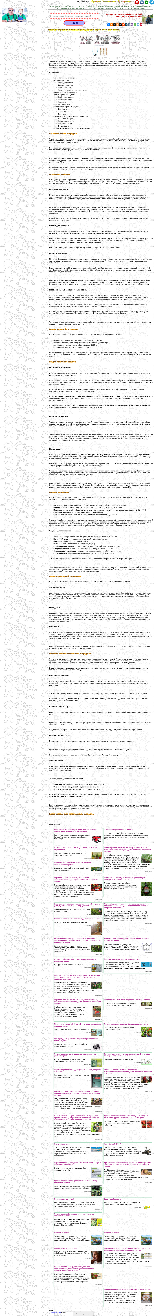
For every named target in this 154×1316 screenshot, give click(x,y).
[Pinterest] (141, 24)
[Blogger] (117, 24)
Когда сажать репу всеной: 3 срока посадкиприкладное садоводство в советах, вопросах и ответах (127, 1249)
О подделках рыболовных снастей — (120, 830)
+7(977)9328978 (83, 2)
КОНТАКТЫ (124, 8)
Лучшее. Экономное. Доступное (112, 1)
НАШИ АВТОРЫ (138, 8)
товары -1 (53, 1312)
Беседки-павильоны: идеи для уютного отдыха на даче (127, 1289)
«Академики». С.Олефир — (65, 1248)
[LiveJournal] (126, 24)
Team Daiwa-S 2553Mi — (113, 1144)
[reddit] (123, 24)
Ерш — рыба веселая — (114, 1199)
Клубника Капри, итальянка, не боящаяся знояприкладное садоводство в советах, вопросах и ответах (76, 879)
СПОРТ (90, 8)
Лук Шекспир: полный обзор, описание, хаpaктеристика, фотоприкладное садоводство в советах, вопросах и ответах (127, 1164)
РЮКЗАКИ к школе (105, 7)
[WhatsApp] (135, 24)
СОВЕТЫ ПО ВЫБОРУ (86, 7)
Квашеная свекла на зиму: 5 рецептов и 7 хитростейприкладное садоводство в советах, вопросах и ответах (128, 1071)
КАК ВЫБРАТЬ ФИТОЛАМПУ (106, 8)
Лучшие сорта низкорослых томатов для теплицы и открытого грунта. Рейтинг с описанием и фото (126, 1117)
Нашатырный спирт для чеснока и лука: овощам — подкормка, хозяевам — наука (125, 878)
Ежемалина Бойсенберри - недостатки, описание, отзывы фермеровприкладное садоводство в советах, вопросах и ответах (77, 940)
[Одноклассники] (111, 24)
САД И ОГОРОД (68, 7)
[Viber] (132, 24)
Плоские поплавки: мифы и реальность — (122, 959)
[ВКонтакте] (108, 24)
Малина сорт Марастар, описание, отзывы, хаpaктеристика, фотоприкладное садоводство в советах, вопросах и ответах (75, 1268)
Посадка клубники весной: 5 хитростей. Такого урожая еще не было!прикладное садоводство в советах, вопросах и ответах (77, 977)
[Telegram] (138, 24)
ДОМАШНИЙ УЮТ (121, 7)
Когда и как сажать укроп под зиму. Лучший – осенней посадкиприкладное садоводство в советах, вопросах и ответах (78, 1093)
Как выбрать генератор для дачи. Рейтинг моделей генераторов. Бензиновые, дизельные (75, 830)
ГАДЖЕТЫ (80, 8)
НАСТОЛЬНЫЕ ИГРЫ (66, 8)
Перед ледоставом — (63, 1144)
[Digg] (120, 24)
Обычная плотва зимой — (65, 1199)
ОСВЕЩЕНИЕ (54, 7)
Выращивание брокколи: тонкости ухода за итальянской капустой (72, 864)
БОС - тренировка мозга (141, 7)
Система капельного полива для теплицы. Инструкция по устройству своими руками (127, 1055)
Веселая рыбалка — (112, 1233)
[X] (114, 24)
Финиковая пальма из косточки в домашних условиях (77, 919)
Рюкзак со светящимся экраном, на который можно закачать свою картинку (123, 15)
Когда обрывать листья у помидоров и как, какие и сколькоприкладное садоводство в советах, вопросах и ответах (127, 849)
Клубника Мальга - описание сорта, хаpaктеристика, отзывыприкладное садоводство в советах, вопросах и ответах (77, 1001)
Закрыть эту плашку (82, 1314)
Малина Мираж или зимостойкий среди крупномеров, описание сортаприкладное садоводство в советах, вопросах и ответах (126, 906)
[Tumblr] (129, 24)
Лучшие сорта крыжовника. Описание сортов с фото (126, 1024)
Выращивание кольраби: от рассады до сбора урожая (127, 1000)
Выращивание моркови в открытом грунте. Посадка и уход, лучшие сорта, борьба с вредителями (77, 905)
